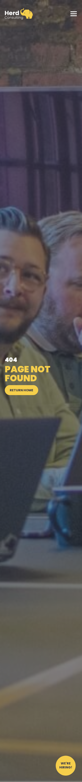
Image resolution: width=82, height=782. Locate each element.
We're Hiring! (65, 765)
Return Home (21, 390)
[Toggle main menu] (73, 13)
